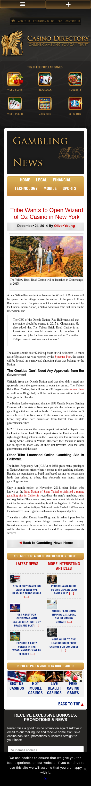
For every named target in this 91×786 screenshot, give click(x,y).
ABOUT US (24, 21)
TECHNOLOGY (26, 189)
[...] (26, 597)
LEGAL (41, 180)
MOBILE (50, 189)
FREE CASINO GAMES (73, 688)
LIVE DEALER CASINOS (54, 688)
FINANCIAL (62, 180)
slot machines (76, 389)
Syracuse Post (63, 356)
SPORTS (69, 189)
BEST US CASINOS (16, 686)
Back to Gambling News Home (47, 543)
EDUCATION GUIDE (43, 21)
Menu (23, 4)
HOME (25, 180)
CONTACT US (73, 21)
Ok (45, 779)
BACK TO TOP (69, 704)
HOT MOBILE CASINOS (35, 688)
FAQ (60, 21)
